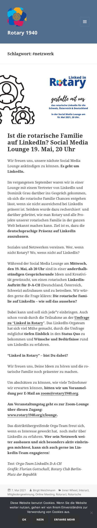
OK (24, 519)
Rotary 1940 (22, 32)
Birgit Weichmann (44, 490)
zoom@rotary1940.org (59, 393)
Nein (40, 519)
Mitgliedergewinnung (20, 494)
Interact (84, 490)
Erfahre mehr (64, 519)
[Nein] (91, 512)
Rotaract (61, 494)
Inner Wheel (69, 490)
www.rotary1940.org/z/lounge (32, 415)
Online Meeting (45, 494)
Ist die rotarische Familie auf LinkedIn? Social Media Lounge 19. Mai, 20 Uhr (47, 142)
